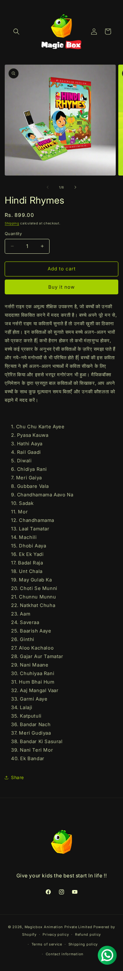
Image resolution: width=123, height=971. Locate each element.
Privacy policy (56, 934)
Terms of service (47, 944)
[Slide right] (75, 187)
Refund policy (88, 934)
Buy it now (61, 287)
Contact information (65, 954)
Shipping (12, 223)
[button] (16, 31)
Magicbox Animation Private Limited (58, 927)
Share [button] (17, 777)
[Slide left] (48, 187)
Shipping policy (83, 944)
